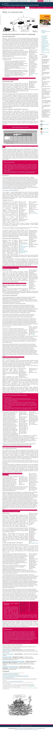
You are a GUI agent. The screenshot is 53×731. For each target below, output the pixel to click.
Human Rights (13, 1)
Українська (40, 1)
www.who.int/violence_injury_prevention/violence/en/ (11, 674)
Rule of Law (24, 1)
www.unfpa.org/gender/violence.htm (8, 677)
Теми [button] (27, 7)
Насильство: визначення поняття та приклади (45, 31)
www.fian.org (32, 334)
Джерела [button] (39, 7)
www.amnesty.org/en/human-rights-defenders (24, 247)
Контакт (44, 7)
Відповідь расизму (45, 46)
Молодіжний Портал (11, 7)
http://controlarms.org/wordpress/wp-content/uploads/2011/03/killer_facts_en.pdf (15, 676)
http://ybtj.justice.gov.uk (31, 686)
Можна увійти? (44, 36)
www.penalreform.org (34, 543)
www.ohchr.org (23, 250)
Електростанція (45, 45)
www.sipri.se (26, 675)
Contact (36, 729)
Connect (45, 1)
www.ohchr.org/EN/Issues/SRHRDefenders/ (16, 681)
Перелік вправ (45, 128)
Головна (4, 7)
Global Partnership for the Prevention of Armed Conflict (13, 661)
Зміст (44, 121)
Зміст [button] (17, 7)
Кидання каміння (45, 48)
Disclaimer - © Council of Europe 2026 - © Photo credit (25, 729)
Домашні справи (45, 41)
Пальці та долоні (45, 43)
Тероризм (43, 47)
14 (34, 610)
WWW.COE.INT (5, 1)
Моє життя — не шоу (46, 44)
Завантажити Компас (44, 25)
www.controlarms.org (31, 172)
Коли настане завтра (46, 52)
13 (14, 531)
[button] (26, 726)
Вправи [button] (22, 7)
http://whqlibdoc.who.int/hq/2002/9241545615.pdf (10, 673)
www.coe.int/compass (34, 213)
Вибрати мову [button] (32, 7)
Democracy (19, 1)
